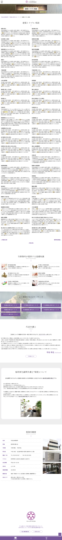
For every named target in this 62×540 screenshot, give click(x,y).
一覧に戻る (31, 243)
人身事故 (3, 176)
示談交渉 (34, 155)
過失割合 (3, 186)
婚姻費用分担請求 (5, 207)
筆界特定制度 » (57, 239)
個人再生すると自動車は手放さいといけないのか (12, 228)
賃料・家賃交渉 (35, 89)
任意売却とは (35, 107)
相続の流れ (3, 28)
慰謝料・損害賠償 (36, 165)
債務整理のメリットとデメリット (8, 118)
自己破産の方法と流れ (6, 137)
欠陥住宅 (3, 107)
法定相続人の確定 (5, 39)
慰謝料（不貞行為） (5, 196)
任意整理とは (35, 118)
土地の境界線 (4, 80)
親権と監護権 (4, 217)
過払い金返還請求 (36, 146)
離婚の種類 (34, 186)
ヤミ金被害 (3, 155)
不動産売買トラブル (36, 70)
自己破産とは (35, 128)
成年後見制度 (35, 59)
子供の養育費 (35, 207)
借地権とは (3, 98)
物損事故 (34, 176)
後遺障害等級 (4, 165)
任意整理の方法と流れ (6, 128)
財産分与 (34, 196)
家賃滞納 (34, 80)
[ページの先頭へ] (59, 534)
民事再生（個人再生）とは (37, 137)
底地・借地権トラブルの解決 (38, 98)
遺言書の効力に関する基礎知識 (39, 228)
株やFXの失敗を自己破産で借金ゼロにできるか (42, 217)
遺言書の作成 (35, 28)
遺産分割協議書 (35, 49)
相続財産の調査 (35, 39)
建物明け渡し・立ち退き (6, 89)
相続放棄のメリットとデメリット (8, 49)
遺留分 (2, 59)
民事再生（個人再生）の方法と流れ (8, 146)
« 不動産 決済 (4, 239)
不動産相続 (3, 70)
